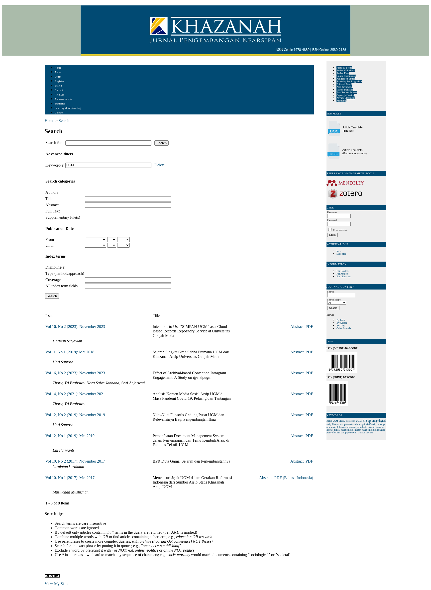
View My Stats (56, 584)
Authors (51, 192)
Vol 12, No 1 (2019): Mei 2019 (70, 436)
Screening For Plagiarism (349, 81)
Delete (159, 165)
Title (48, 199)
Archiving (341, 100)
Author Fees (342, 73)
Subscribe (341, 253)
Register (59, 81)
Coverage (53, 280)
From (49, 239)
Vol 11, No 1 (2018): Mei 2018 (69, 352)
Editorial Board (344, 84)
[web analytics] (52, 576)
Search (58, 85)
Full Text (52, 211)
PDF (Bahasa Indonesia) (293, 478)
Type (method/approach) (64, 273)
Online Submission (346, 76)
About (58, 72)
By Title (340, 325)
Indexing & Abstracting (68, 108)
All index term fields (61, 286)
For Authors (342, 273)
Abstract (52, 205)
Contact (59, 112)
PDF (309, 326)
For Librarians (343, 276)
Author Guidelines (345, 70)
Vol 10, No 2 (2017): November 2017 (75, 461)
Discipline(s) (55, 267)
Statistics (60, 103)
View (338, 251)
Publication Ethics (345, 78)
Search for (53, 142)
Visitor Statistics (344, 89)
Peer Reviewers (344, 87)
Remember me (340, 230)
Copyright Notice (345, 95)
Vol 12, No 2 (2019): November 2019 (75, 415)
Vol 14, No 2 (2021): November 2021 (75, 394)
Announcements (63, 99)
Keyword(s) (54, 165)
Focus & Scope (344, 67)
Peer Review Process (346, 92)
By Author (341, 322)
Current (59, 90)
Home (58, 67)
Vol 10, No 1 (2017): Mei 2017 (70, 478)
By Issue (340, 320)
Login (58, 76)
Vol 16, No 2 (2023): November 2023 (75, 326)
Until (49, 245)
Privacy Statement (345, 98)
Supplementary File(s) (62, 217)
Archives (59, 94)
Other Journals (343, 328)
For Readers (342, 271)
